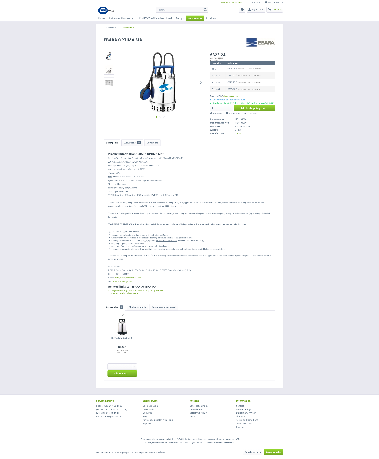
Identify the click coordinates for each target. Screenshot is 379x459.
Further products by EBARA (124, 293)
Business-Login (150, 405)
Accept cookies (273, 452)
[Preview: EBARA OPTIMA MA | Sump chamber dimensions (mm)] (109, 69)
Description (112, 142)
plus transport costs (231, 96)
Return (193, 416)
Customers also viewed (164, 307)
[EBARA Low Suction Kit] (122, 324)
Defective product (198, 412)
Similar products (137, 307)
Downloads (152, 142)
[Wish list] (242, 10)
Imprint (240, 427)
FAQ (145, 416)
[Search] (205, 10)
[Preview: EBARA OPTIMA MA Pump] (109, 56)
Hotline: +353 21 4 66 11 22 (234, 2)
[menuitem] (234, 2)
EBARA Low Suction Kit (122, 338)
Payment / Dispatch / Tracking (158, 419)
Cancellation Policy (199, 405)
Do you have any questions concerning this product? (136, 290)
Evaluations (132, 142)
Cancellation (196, 409)
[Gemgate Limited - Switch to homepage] (107, 10)
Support (147, 423)
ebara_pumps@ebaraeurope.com (128, 278)
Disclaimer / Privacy (246, 412)
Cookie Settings (243, 409)
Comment (252, 113)
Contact (240, 405)
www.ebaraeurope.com (122, 281)
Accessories (114, 307)
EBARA (238, 133)
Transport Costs (244, 423)
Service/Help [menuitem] (274, 2)
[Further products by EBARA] (260, 43)
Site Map (240, 416)
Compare (217, 113)
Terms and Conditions (247, 419)
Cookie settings (253, 452)
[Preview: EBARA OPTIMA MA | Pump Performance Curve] (109, 83)
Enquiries (147, 412)
